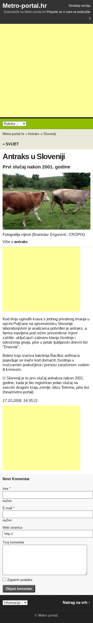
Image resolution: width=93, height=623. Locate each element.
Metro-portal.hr (25, 5)
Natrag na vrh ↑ (76, 602)
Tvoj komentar (13, 542)
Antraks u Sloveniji (42, 134)
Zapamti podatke (19, 580)
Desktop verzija (79, 6)
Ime (7, 489)
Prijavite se (54, 12)
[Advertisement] (46, 70)
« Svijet (11, 144)
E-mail (8, 508)
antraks (21, 241)
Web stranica (12, 527)
